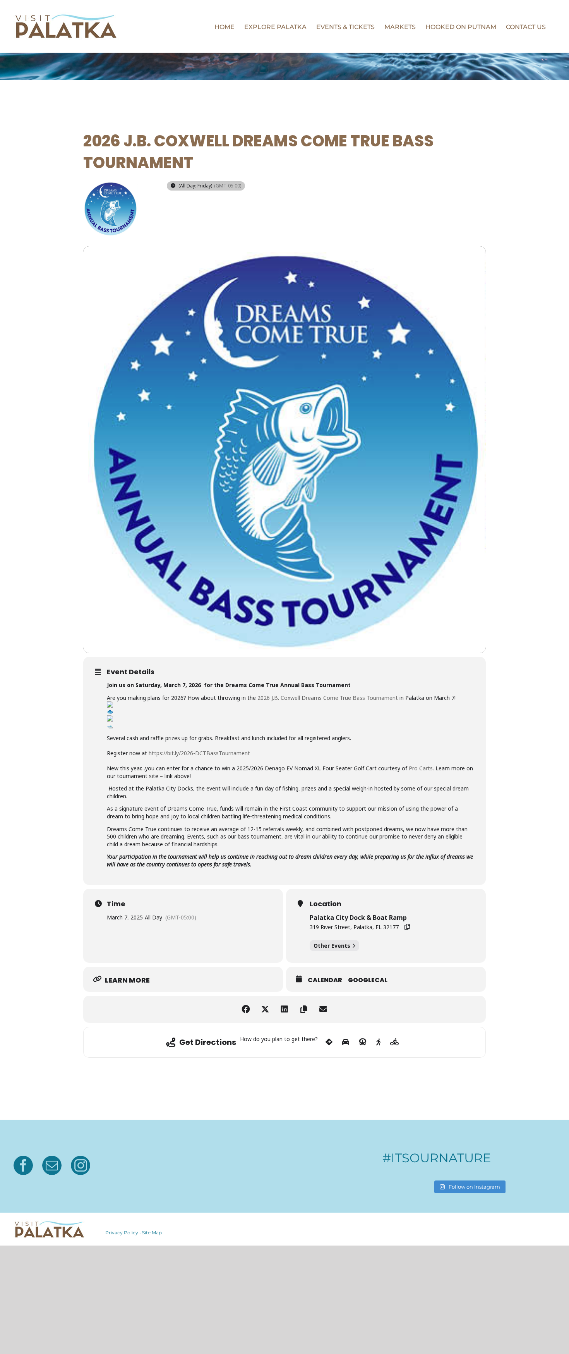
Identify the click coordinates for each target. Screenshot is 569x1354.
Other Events (332, 945)
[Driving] (345, 1042)
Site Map (152, 1232)
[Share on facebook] (245, 1009)
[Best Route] (329, 1042)
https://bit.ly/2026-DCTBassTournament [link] (199, 753)
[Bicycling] (394, 1042)
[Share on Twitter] (265, 1009)
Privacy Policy (121, 1232)
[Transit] (362, 1042)
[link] (328, 697)
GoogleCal (367, 980)
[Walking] (378, 1042)
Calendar (325, 980)
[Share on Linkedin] (284, 1009)
